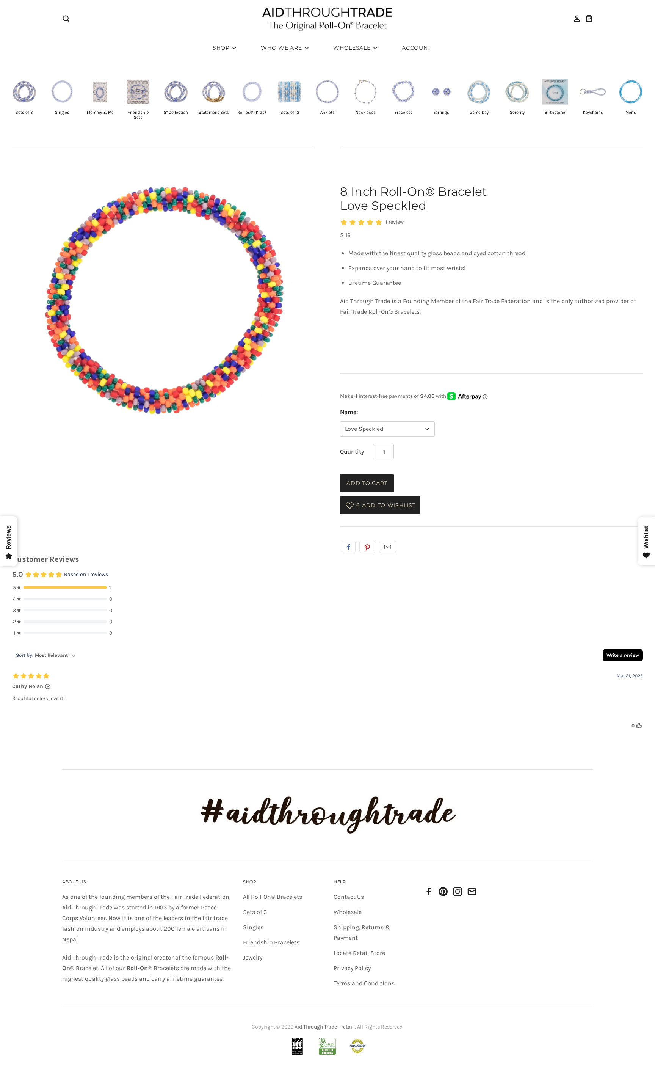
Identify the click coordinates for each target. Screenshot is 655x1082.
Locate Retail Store (359, 952)
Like (349, 547)
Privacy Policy (352, 968)
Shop (222, 47)
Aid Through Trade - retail (324, 1027)
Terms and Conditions (364, 983)
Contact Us (349, 896)
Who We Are (282, 47)
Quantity (352, 451)
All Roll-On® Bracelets (272, 896)
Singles (253, 927)
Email (387, 547)
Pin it (367, 547)
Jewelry (252, 957)
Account (416, 47)
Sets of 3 (255, 912)
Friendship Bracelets (271, 942)
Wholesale (352, 47)
